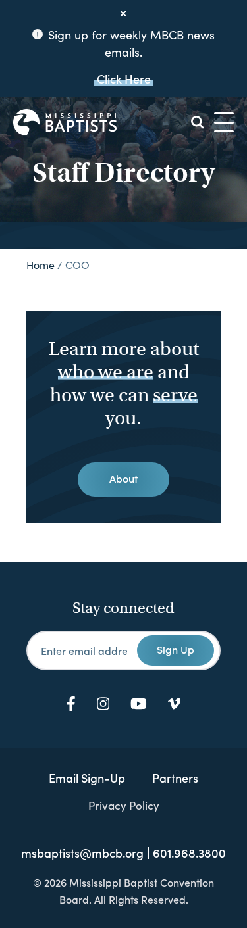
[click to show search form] (197, 122)
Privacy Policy (123, 805)
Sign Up (175, 649)
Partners (175, 777)
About (123, 478)
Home (40, 265)
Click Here (124, 78)
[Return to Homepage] (65, 122)
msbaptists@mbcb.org (82, 853)
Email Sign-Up (87, 777)
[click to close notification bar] (124, 14)
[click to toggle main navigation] (224, 122)
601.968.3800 (189, 853)
